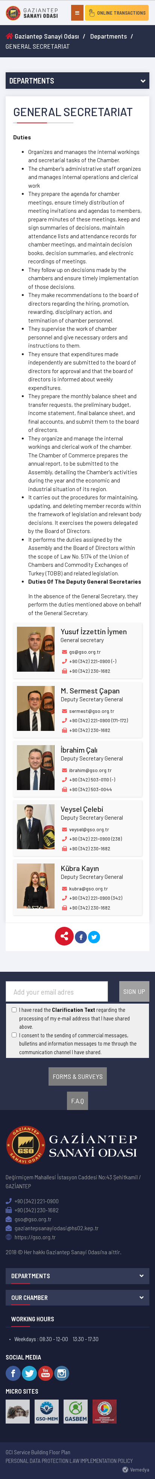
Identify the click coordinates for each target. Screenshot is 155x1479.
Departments (108, 36)
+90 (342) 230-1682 (36, 1209)
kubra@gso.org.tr (88, 889)
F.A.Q (77, 1101)
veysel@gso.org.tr (88, 829)
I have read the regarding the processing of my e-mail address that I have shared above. (74, 1018)
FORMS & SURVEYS (78, 1076)
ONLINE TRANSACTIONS (121, 13)
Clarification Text (73, 1009)
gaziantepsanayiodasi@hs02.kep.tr (56, 1227)
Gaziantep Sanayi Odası (46, 36)
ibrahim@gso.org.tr (90, 770)
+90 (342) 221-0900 (36, 1200)
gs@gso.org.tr (84, 652)
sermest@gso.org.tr (91, 711)
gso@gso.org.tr (33, 1218)
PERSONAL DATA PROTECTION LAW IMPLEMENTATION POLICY (69, 1460)
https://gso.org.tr (35, 1236)
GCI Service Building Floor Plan (38, 1452)
